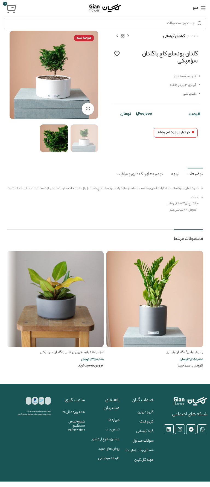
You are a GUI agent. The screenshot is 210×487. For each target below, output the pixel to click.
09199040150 (76, 430)
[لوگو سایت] (105, 8)
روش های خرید (108, 449)
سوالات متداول (143, 441)
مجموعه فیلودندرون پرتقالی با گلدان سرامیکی (72, 352)
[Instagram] (180, 429)
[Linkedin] (169, 429)
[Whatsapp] (202, 429)
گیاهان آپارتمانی (174, 36)
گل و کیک (146, 422)
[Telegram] (191, 429)
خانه (195, 36)
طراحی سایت (46, 414)
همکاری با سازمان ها (140, 450)
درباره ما (114, 420)
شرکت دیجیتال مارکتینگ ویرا (27, 414)
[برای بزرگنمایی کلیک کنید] (88, 109)
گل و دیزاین (146, 412)
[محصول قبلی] (128, 36)
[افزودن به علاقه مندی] (116, 53)
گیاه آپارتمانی (145, 431)
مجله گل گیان (144, 460)
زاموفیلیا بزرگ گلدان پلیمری (184, 352)
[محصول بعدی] (117, 36)
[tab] (195, 174)
